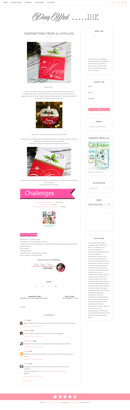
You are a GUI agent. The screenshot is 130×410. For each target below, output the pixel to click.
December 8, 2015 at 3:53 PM (33, 376)
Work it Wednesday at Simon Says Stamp (46, 207)
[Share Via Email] (56, 286)
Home (6, 2)
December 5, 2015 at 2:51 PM (33, 326)
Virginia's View (46, 204)
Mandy (26, 364)
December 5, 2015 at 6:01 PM (33, 336)
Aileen (26, 351)
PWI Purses (39, 2)
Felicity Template (57, 402)
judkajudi (27, 330)
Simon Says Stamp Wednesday (44, 202)
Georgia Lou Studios (74, 402)
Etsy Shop (51, 2)
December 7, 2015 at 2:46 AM (33, 359)
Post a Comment (27, 381)
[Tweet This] (35, 286)
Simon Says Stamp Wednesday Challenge (53, 371)
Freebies (28, 2)
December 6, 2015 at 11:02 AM (33, 347)
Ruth (25, 320)
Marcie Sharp (28, 341)
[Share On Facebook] (42, 286)
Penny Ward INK (49, 402)
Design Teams (16, 2)
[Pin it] (49, 286)
